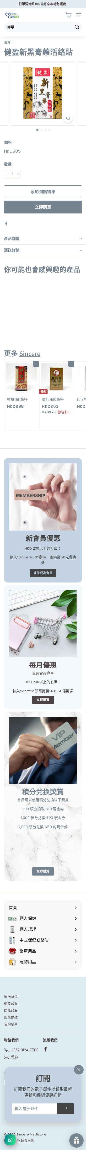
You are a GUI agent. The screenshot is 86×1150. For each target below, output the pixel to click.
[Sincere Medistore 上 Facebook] (45, 1049)
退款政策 (11, 1003)
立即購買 (43, 207)
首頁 (7, 42)
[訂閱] (65, 1108)
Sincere (29, 353)
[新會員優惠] (43, 497)
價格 (8, 142)
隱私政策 (11, 1010)
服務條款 (11, 1017)
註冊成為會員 (43, 573)
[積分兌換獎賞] (43, 750)
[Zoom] (68, 118)
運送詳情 (12, 250)
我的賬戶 (11, 1024)
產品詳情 (12, 238)
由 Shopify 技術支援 (19, 1140)
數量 (8, 164)
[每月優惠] (43, 623)
